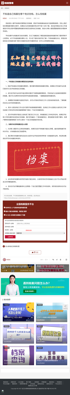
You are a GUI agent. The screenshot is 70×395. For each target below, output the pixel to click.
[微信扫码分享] (53, 259)
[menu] (67, 3)
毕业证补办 (58, 384)
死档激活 (59, 382)
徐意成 (5, 18)
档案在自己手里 (32, 385)
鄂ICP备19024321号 (50, 388)
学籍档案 (43, 382)
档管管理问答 (23, 384)
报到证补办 (49, 384)
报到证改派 (41, 384)
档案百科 (14, 384)
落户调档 (28, 382)
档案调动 (51, 382)
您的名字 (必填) (9, 223)
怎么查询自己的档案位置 (12, 246)
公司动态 (32, 384)
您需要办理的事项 (10, 233)
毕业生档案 (6, 384)
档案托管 (13, 382)
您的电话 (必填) (9, 226)
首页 (2, 8)
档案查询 (28, 18)
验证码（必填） (18, 230)
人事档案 (36, 382)
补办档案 (21, 382)
